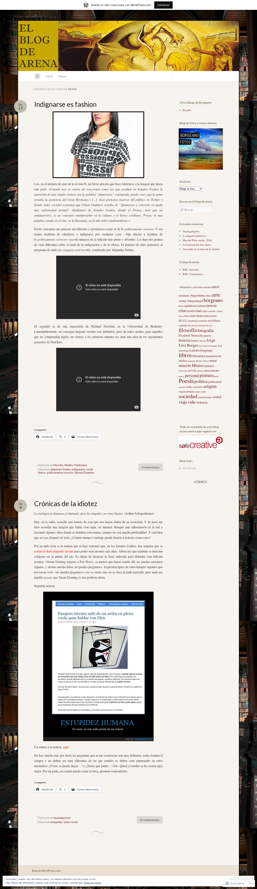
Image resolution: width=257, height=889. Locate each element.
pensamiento (211, 370)
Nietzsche (183, 370)
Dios (186, 316)
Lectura (195, 350)
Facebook (192, 325)
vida (191, 402)
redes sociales (194, 387)
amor (215, 286)
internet (202, 340)
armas (208, 295)
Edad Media (196, 316)
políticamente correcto (60, 472)
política (201, 381)
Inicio (49, 76)
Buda (181, 306)
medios (183, 360)
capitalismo (190, 306)
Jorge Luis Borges (197, 342)
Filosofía (58, 465)
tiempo (209, 397)
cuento (212, 311)
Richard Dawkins (84, 472)
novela (192, 370)
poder (216, 376)
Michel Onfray (202, 361)
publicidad (214, 382)
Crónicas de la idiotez (65, 503)
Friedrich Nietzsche (191, 335)
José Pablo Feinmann (208, 345)
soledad (201, 397)
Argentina (197, 295)
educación (210, 316)
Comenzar (163, 4)
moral (213, 360)
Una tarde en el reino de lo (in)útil (201, 249)
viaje (183, 402)
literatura (198, 355)
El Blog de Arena (128, 46)
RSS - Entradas (191, 269)
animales (184, 295)
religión (210, 386)
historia (185, 340)
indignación (78, 469)
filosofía (188, 330)
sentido (197, 391)
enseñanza (193, 320)
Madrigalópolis (191, 231)
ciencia (211, 305)
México (198, 365)
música (209, 366)
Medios (68, 465)
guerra (207, 335)
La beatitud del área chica (197, 244)
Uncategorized (61, 817)
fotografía (206, 330)
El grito (187, 110)
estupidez (56, 822)
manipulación (213, 356)
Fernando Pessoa (205, 325)
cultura (219, 311)
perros (182, 376)
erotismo (203, 320)
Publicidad (80, 465)
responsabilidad (186, 391)
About (62, 76)
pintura (206, 375)
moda (89, 469)
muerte (185, 365)
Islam (66, 822)
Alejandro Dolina (60, 469)
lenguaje (206, 350)
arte (216, 294)
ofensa (42, 472)
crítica (205, 311)
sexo (203, 391)
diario (181, 316)
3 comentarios (150, 467)
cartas (201, 305)
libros (185, 355)
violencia (201, 402)
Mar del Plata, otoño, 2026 (197, 240)
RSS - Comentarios (193, 274)
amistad (207, 287)
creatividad (194, 311)
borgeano (213, 300)
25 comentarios (149, 820)
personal (192, 375)
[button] (98, 666)
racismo (182, 387)
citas (182, 310)
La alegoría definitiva (194, 236)
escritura (214, 320)
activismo (198, 287)
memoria (191, 361)
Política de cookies (92, 882)
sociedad (188, 396)
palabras (200, 370)
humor (195, 340)
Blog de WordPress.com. (46, 870)
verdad (217, 397)
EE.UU (183, 320)
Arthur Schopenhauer (191, 301)
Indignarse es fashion (65, 104)
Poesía (186, 380)
